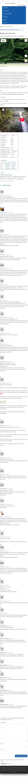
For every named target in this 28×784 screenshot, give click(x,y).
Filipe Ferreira (3, 626)
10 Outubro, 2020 (6, 613)
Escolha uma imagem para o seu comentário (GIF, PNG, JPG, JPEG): (13, 760)
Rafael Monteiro (4, 704)
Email (2, 749)
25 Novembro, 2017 (10, 652)
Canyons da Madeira (7, 13)
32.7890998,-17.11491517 (10, 165)
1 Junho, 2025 (5, 284)
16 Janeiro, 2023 (9, 504)
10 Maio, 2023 (10, 488)
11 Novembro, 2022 (8, 537)
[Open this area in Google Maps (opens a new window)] (2, 63)
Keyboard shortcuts (10, 63)
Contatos (5, 22)
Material (5, 19)
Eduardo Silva (3, 677)
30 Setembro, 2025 (7, 195)
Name (2, 743)
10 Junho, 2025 (8, 254)
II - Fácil (12, 154)
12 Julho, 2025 (5, 234)
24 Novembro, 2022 (8, 516)
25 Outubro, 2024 (7, 344)
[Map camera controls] (26, 55)
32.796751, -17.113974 (10, 166)
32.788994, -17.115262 (10, 168)
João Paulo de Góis (4, 638)
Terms (27, 63)
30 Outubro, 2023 (8, 474)
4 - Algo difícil (14, 151)
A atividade (5, 7)
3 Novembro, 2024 (7, 333)
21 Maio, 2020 (10, 626)
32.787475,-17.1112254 (10, 163)
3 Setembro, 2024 (9, 361)
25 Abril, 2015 (11, 704)
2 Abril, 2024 (8, 383)
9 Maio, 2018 (12, 638)
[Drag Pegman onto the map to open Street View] (26, 60)
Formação (5, 16)
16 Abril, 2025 (10, 317)
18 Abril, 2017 (10, 665)
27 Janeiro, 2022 (6, 585)
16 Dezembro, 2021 (6, 600)
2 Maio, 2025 (5, 300)
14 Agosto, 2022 (6, 550)
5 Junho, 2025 (10, 268)
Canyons (2, 26)
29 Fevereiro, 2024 (7, 457)
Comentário (3, 722)
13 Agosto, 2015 (10, 677)
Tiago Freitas (3, 652)
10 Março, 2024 (8, 425)
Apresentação (6, 10)
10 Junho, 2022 (7, 566)
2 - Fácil (12, 152)
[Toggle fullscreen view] (26, 40)
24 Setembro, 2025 (11, 212)
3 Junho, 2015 (10, 690)
